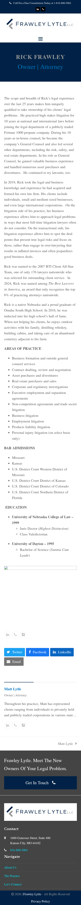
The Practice (12, 876)
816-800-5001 (19, 850)
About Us (10, 867)
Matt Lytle (12, 689)
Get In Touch (37, 782)
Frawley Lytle (32, 894)
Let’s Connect (12, 884)
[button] (40, 39)
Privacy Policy (40, 901)
